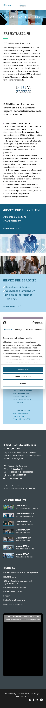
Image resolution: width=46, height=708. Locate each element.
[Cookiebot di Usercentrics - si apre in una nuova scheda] (32, 322)
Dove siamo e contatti (13, 604)
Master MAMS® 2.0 (25, 513)
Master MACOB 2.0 (25, 521)
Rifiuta (23, 384)
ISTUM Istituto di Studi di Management (20, 572)
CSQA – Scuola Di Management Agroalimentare (17, 582)
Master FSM (21, 505)
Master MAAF (22, 554)
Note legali (35, 693)
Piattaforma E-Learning (14, 600)
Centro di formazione (23, 696)
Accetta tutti (23, 369)
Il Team (6, 596)
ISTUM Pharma (9, 577)
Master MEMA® (23, 529)
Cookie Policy (10, 693)
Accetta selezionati (23, 376)
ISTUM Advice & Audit (12, 591)
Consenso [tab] (7, 329)
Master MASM (22, 546)
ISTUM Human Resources (14, 587)
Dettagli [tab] (18, 329)
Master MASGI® (23, 537)
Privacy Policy (23, 693)
